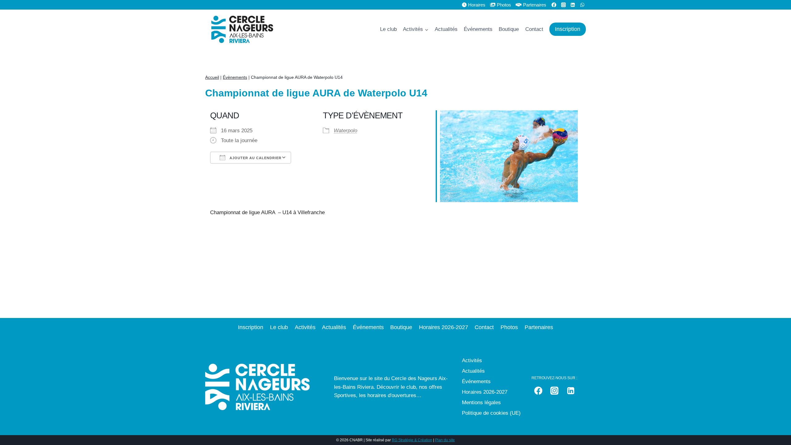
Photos (504, 4)
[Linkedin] (573, 5)
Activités (305, 327)
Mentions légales (481, 402)
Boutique (509, 29)
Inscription (567, 29)
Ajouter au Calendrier (254, 158)
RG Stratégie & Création (412, 440)
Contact (534, 29)
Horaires (476, 4)
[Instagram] (554, 391)
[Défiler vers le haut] (780, 428)
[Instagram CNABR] (563, 5)
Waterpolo (345, 131)
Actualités (446, 29)
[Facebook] (538, 391)
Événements (478, 29)
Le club (388, 29)
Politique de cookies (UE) (491, 413)
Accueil (212, 77)
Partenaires (534, 4)
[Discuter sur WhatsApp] (582, 5)
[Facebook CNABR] (554, 5)
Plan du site (445, 440)
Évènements (235, 77)
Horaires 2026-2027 (443, 327)
